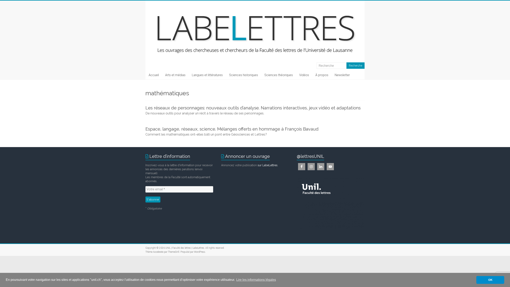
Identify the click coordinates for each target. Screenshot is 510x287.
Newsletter (342, 75)
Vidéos (304, 75)
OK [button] (490, 279)
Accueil (154, 75)
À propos (321, 75)
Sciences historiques (243, 75)
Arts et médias (175, 75)
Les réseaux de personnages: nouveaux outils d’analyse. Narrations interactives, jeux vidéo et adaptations (253, 107)
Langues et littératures (207, 75)
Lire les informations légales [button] (256, 279)
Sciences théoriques (278, 75)
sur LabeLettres (268, 165)
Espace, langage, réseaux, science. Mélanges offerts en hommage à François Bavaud (232, 129)
